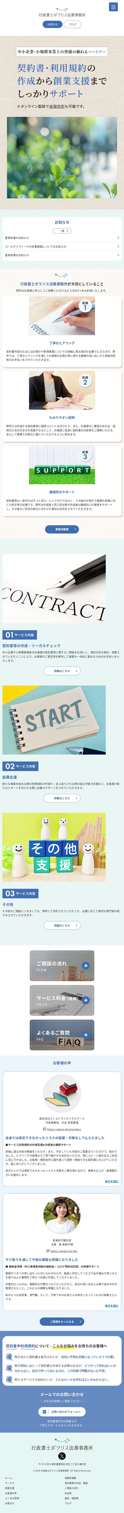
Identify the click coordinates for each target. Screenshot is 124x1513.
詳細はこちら (62, 671)
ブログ (73, 24)
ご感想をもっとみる (62, 1321)
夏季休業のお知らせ (17, 238)
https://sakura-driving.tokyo (64, 1129)
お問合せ (52, 24)
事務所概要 (62, 529)
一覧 (62, 230)
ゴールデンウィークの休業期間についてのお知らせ (35, 246)
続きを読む (112, 1181)
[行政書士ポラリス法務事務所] (62, 12)
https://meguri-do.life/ (64, 1251)
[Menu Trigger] (113, 6)
